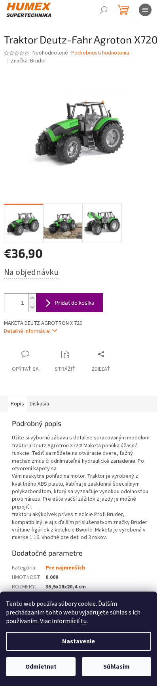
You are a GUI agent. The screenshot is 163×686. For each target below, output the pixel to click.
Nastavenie (78, 641)
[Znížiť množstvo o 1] (32, 307)
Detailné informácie (27, 331)
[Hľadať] (104, 10)
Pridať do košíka (75, 302)
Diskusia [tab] (39, 404)
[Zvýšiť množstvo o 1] (32, 298)
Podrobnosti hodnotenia (100, 53)
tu (84, 621)
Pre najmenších (65, 568)
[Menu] (145, 10)
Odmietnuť (40, 666)
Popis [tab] (17, 404)
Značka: (28, 61)
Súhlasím (116, 666)
